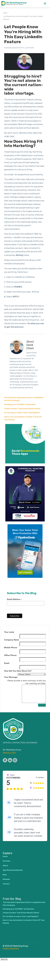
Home (5, 856)
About (5, 865)
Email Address (14, 599)
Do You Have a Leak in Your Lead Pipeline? (22, 412)
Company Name (11, 640)
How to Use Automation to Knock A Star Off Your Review (24, 921)
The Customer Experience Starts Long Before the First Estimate (24, 903)
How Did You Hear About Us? (18, 671)
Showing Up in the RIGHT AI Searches (19, 404)
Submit (42, 705)
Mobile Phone (10, 647)
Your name (9, 632)
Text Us (4, 959)
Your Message (11, 677)
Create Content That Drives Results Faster (22, 408)
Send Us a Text (9, 752)
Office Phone (10, 655)
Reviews (6, 879)
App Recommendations (13, 870)
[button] (45, 3)
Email (6, 663)
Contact (6, 883)
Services (6, 861)
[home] (15, 3)
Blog (5, 13)
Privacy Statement (11, 948)
